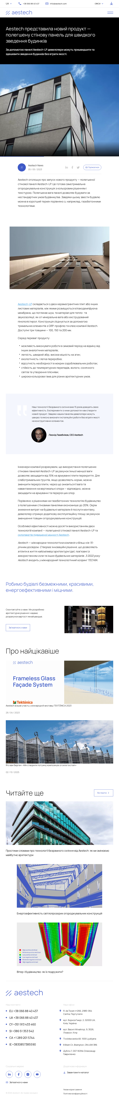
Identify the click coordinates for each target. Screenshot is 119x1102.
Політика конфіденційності (75, 1093)
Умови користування (72, 1089)
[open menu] (110, 12)
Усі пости (102, 792)
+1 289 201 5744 (22, 1038)
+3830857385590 (22, 1044)
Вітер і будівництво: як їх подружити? (40, 972)
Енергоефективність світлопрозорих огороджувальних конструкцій (59, 913)
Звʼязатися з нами (18, 627)
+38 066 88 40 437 (23, 1011)
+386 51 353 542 (21, 1031)
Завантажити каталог (78, 1072)
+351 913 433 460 (22, 1024)
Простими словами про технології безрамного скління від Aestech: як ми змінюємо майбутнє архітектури (57, 853)
